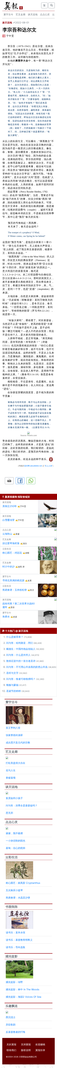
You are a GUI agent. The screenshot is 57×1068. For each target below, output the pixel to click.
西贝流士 (11, 1017)
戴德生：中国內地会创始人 (20, 648)
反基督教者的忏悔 (15, 1031)
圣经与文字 (12, 672)
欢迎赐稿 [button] (40, 1044)
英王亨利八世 (13, 727)
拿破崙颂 (11, 777)
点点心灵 (45, 14)
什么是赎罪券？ (14, 636)
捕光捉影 (11, 956)
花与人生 (11, 770)
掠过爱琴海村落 (10, 543)
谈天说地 (33, 14)
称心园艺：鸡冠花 (12, 552)
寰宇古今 (8, 14)
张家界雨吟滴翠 (14, 735)
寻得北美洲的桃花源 (13, 580)
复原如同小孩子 (14, 798)
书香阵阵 (11, 906)
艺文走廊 (20, 14)
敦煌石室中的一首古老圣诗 (20, 660)
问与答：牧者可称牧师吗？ (20, 678)
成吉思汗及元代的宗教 (18, 742)
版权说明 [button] (26, 1050)
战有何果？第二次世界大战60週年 (18, 605)
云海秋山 (7, 533)
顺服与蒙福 (12, 684)
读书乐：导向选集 (15, 947)
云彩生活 (11, 857)
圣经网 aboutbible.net (33, 466)
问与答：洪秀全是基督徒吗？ (21, 805)
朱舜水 (6, 616)
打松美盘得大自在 (15, 762)
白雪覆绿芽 (8, 519)
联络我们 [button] (11, 1050)
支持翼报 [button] (26, 1044)
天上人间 (48, 466)
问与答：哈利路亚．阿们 (19, 642)
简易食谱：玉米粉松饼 (14, 589)
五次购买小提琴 (14, 890)
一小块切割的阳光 (15, 840)
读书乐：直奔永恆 (15, 932)
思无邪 (9, 812)
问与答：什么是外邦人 (18, 654)
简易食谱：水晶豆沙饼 (18, 897)
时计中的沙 (8, 566)
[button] (9, 480)
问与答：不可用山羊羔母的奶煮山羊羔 (27, 666)
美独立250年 (9, 506)
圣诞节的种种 (13, 690)
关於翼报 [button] (11, 1044)
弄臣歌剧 (11, 1024)
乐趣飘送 (11, 1006)
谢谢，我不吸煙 (14, 833)
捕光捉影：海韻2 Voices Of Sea (23, 996)
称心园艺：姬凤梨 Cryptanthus (23, 882)
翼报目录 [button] (40, 1050)
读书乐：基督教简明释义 (19, 939)
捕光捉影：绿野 (14, 982)
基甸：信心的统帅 (15, 848)
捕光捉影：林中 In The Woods (22, 989)
